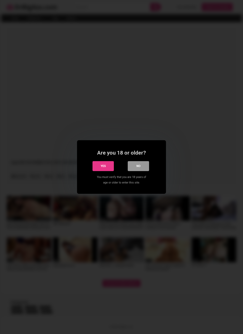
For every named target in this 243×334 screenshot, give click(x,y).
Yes (103, 166)
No (138, 166)
